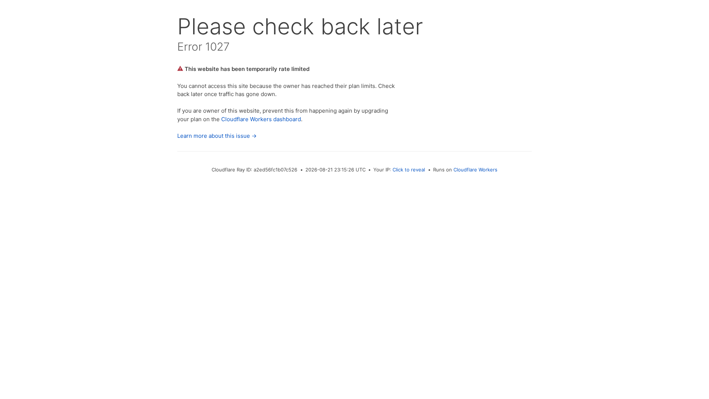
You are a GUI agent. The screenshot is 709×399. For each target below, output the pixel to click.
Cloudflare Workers (475, 170)
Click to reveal (409, 170)
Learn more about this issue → (217, 135)
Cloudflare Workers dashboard (261, 119)
